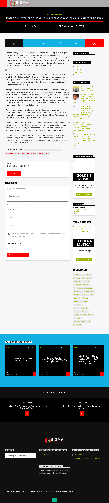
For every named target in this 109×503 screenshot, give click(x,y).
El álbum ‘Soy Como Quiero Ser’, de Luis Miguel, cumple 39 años (84, 99)
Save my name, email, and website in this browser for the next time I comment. (38, 234)
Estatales (78, 69)
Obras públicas (80, 301)
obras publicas (13, 153)
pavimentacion (29, 153)
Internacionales (81, 75)
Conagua (77, 281)
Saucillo (77, 318)
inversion (38, 150)
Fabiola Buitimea (48, 26)
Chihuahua (87, 278)
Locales (77, 67)
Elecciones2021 (85, 288)
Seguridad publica (81, 321)
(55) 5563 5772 (46, 455)
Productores (79, 315)
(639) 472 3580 (80, 455)
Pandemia (77, 305)
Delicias (28, 150)
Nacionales (79, 72)
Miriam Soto (87, 295)
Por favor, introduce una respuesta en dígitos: (23, 240)
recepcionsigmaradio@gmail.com (87, 458)
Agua (89, 275)
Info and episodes (83, 194)
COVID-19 (77, 285)
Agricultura (79, 275)
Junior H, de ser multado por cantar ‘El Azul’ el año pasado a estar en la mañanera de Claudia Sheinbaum (83, 113)
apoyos (76, 278)
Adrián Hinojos (12, 373)
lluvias (76, 291)
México (85, 298)
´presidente (43, 153)
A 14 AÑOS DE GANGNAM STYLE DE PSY (87, 89)
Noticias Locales (54, 14)
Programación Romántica (80, 210)
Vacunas (77, 325)
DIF (74, 288)
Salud (90, 315)
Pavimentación (80, 308)
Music (8, 347)
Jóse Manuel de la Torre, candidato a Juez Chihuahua (88, 137)
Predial (76, 311)
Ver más (13, 173)
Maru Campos (88, 291)
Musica (76, 298)
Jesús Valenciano (53, 150)
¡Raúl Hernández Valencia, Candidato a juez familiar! (82, 127)
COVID (86, 281)
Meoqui (76, 295)
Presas (85, 311)
